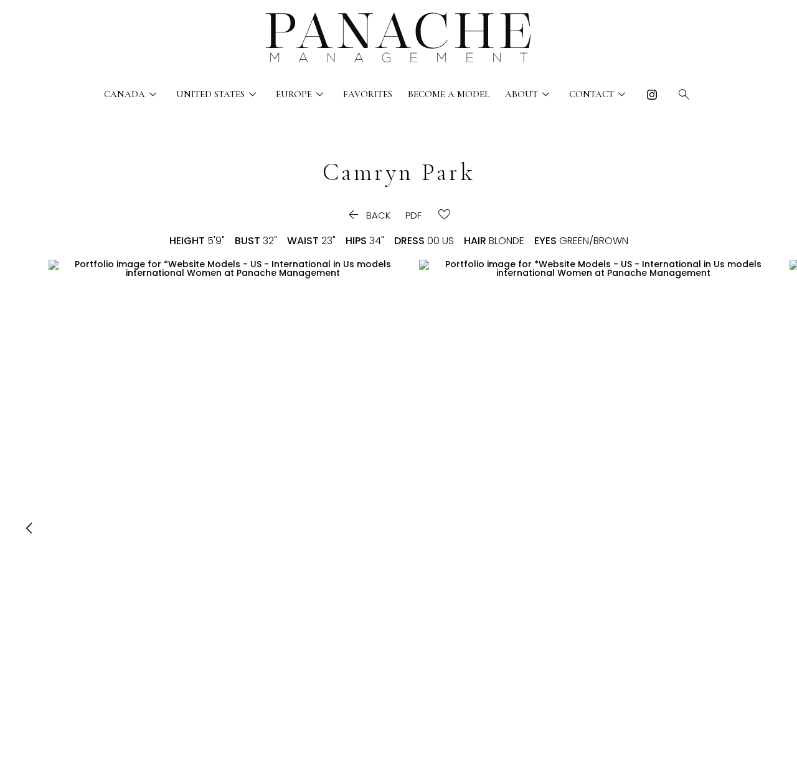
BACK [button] (368, 215)
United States (218, 94)
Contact (599, 94)
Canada (132, 94)
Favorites (367, 94)
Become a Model (448, 94)
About (529, 94)
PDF (413, 215)
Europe (302, 94)
